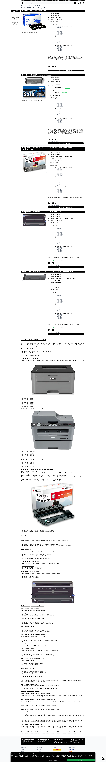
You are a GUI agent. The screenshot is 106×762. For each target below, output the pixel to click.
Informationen (27, 758)
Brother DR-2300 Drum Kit (38, 5)
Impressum (39, 751)
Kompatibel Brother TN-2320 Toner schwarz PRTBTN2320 (47, 271)
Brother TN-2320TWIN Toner (29, 568)
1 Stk (56, 90)
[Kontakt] (78, 3)
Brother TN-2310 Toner (28, 566)
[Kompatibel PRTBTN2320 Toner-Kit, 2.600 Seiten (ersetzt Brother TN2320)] (34, 277)
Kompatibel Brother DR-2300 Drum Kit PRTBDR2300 (45, 212)
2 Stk (56, 92)
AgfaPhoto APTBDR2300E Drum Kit (30, 576)
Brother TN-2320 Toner (28, 567)
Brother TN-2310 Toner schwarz (36, 75)
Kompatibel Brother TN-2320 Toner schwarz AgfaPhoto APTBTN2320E (47, 149)
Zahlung (23, 751)
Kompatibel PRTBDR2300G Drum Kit (31, 578)
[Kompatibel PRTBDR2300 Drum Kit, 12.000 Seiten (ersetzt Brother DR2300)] (34, 220)
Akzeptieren (81, 760)
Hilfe (22, 749)
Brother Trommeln (29, 5)
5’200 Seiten (58, 88)
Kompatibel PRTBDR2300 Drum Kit (30, 577)
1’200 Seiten (58, 282)
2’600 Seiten (58, 87)
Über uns (39, 749)
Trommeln (22, 5)
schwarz (58, 83)
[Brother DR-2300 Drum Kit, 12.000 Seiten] (34, 21)
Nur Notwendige (53, 760)
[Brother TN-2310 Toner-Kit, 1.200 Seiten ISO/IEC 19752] (34, 87)
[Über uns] (81, 3)
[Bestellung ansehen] (83, 3)
